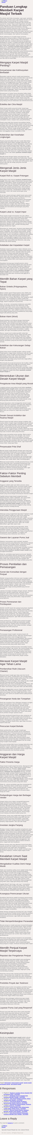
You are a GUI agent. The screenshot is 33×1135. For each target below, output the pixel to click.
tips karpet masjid (16, 1084)
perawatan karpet (5, 1084)
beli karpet (8, 1082)
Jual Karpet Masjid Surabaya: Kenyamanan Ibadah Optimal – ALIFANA (15, 1102)
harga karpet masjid (17, 1082)
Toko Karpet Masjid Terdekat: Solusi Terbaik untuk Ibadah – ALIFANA (17, 1099)
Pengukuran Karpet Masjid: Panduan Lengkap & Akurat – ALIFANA (17, 1105)
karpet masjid (28, 1082)
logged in (10, 1123)
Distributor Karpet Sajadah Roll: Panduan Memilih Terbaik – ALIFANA (16, 1096)
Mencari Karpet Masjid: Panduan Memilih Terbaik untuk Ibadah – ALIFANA (16, 1110)
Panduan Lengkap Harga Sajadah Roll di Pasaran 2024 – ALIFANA (18, 1093)
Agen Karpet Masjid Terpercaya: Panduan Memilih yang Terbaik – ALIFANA (16, 1113)
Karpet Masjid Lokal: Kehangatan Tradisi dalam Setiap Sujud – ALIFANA (16, 1107)
